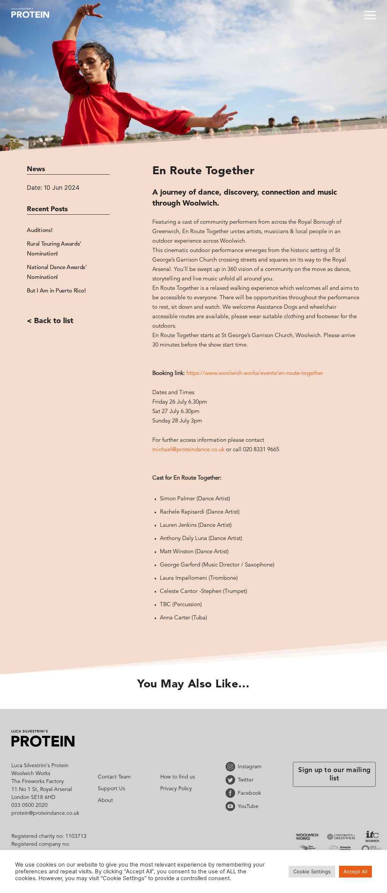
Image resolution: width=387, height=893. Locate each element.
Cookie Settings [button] (312, 871)
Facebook (232, 793)
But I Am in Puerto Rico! (56, 291)
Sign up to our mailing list (334, 774)
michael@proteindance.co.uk (188, 450)
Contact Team (114, 777)
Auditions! (39, 231)
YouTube (232, 806)
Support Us (111, 788)
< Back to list (50, 321)
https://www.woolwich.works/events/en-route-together (254, 373)
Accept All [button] (355, 871)
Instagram (232, 766)
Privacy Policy (176, 788)
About (105, 800)
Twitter (232, 780)
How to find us (177, 777)
